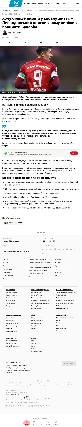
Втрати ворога (36, 308)
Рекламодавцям (8, 275)
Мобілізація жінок (62, 298)
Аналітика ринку (11, 341)
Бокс (34, 4)
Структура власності (61, 266)
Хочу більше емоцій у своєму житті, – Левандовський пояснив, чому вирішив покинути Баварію (49, 10)
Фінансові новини (12, 323)
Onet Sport (14, 37)
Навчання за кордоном (63, 331)
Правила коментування (36, 273)
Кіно (33, 315)
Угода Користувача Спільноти (38, 270)
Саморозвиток (61, 328)
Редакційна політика (9, 266)
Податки (9, 329)
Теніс (58, 4)
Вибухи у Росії (35, 306)
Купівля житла (11, 343)
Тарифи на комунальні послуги (16, 326)
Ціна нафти (10, 318)
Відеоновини (10, 300)
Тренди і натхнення (12, 346)
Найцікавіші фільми (37, 318)
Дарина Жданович (15, 33)
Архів (56, 269)
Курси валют (10, 320)
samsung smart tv (45, 405)
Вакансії (57, 262)
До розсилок (69, 363)
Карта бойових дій (37, 295)
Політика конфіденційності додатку (40, 267)
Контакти (58, 259)
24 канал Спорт (7, 10)
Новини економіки (13, 315)
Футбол (27, 4)
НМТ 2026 (59, 325)
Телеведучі (6, 272)
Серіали (33, 329)
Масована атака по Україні (40, 303)
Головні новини (11, 292)
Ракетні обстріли (36, 292)
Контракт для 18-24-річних (65, 300)
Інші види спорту (36, 351)
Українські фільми (37, 320)
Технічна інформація (35, 277)
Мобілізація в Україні (64, 290)
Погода (8, 306)
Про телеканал (7, 269)
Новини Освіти (62, 315)
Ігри (56, 275)
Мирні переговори (37, 298)
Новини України (11, 295)
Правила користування (10, 279)
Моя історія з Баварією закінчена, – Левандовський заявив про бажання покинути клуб (38, 119)
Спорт (33, 338)
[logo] (15, 4)
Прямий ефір (10, 298)
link (43, 249)
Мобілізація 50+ (61, 295)
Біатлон (33, 349)
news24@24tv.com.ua (11, 241)
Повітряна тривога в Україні (40, 300)
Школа (58, 323)
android (11, 405)
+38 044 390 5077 (48, 241)
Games (40, 4)
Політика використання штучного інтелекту (39, 263)
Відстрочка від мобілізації (64, 303)
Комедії (33, 326)
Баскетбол (49, 4)
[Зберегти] (72, 42)
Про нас (5, 259)
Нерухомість (11, 338)
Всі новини (10, 290)
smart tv (33, 405)
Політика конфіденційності (37, 259)
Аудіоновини (10, 303)
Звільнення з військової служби (66, 292)
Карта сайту (58, 272)
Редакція (5, 262)
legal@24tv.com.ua (28, 397)
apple (22, 405)
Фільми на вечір (36, 323)
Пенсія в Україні (11, 331)
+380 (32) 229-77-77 (17, 394)
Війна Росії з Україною (40, 290)
